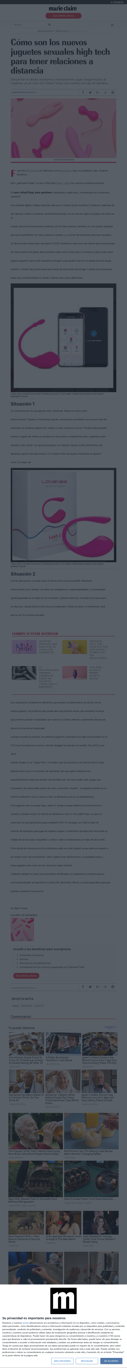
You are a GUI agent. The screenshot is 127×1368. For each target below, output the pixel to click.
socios (26, 1323)
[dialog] (63, 1326)
